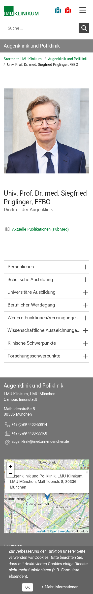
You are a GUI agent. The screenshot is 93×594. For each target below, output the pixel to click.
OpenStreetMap (60, 531)
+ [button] (10, 466)
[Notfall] (67, 11)
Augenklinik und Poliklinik (32, 46)
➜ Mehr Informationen (59, 587)
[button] (40, 442)
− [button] (10, 473)
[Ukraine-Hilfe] (58, 11)
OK (27, 587)
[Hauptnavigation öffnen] (82, 10)
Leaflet (40, 531)
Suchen (84, 28)
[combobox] (46, 28)
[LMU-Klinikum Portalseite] (21, 11)
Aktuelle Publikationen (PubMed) (40, 229)
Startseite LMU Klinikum (23, 59)
